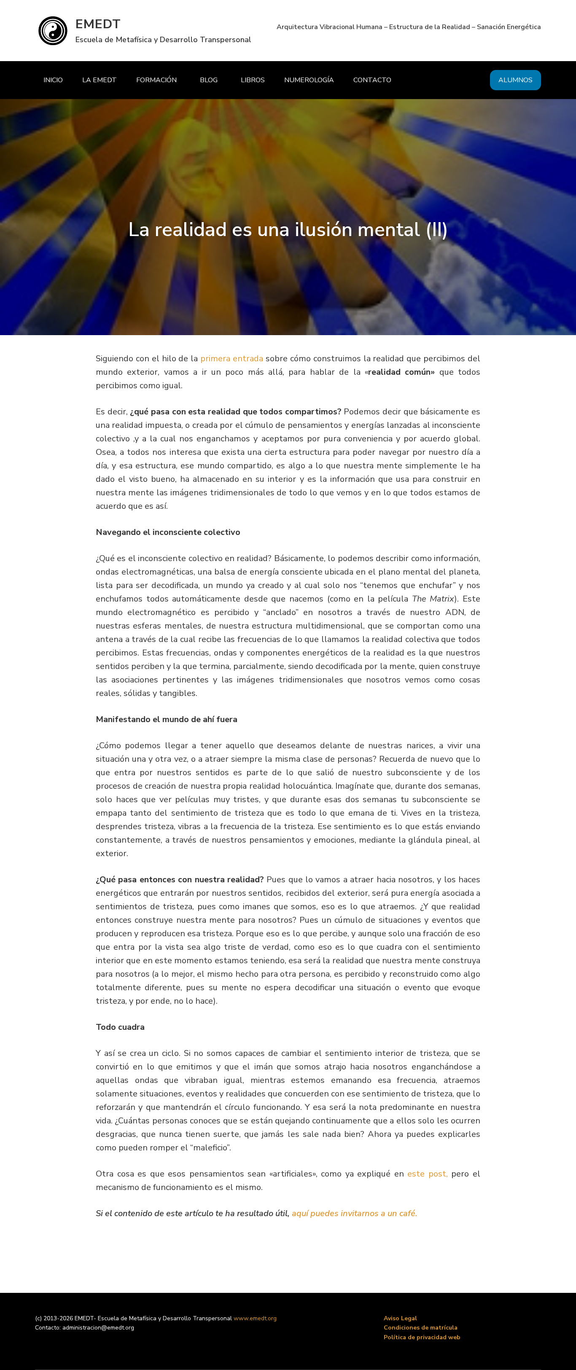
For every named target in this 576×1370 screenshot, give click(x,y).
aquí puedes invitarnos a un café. (354, 1213)
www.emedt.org (255, 1318)
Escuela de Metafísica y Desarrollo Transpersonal (163, 40)
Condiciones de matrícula (421, 1328)
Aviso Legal (400, 1318)
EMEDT (98, 24)
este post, (427, 1173)
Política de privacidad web (422, 1337)
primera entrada (233, 358)
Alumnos (515, 80)
